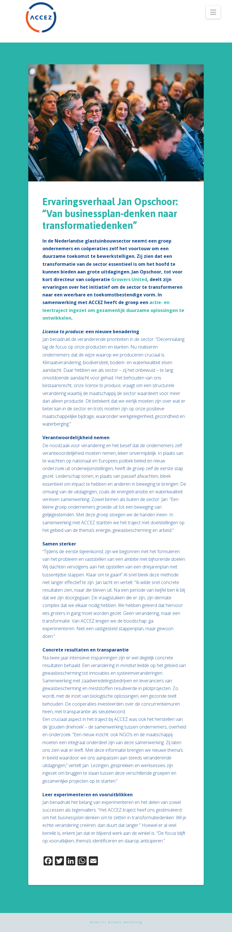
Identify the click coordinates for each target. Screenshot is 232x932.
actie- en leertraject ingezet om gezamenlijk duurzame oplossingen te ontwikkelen (113, 310)
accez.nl (97, 922)
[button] (213, 12)
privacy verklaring (125, 922)
